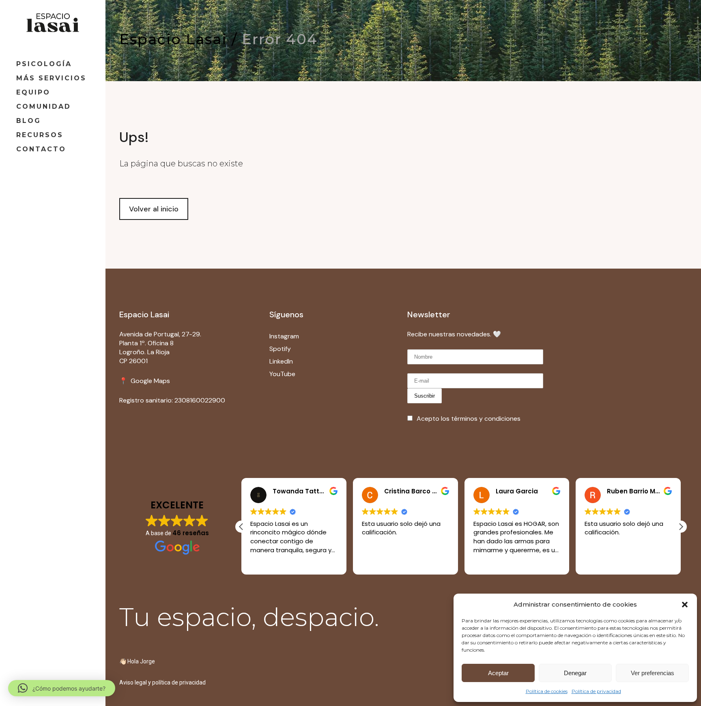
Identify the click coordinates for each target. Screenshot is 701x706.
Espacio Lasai (173, 39)
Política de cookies (547, 691)
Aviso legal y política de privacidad (162, 682)
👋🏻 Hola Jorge (137, 661)
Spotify (280, 348)
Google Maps (149, 381)
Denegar (575, 672)
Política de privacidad (596, 691)
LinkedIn (281, 361)
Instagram (284, 336)
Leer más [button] (262, 561)
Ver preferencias (652, 672)
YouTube (282, 374)
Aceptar (498, 672)
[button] (685, 605)
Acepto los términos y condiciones (468, 418)
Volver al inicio (153, 209)
